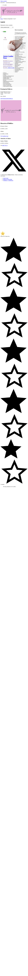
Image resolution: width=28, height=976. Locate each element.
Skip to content (4, 1)
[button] (14, 173)
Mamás (16, 63)
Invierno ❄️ (18, 60)
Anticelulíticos (19, 39)
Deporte (17, 55)
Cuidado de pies (19, 54)
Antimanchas (18, 40)
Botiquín (17, 49)
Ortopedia (5, 73)
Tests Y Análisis (7, 85)
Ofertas (17, 70)
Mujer (16, 66)
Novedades (17, 68)
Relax (4, 80)
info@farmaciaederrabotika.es (7, 98)
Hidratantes (18, 58)
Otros (4, 74)
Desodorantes (18, 56)
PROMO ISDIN (6, 78)
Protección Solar (7, 79)
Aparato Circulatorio (20, 42)
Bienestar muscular (20, 47)
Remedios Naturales (8, 81)
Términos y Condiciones (8, 180)
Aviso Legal (5, 178)
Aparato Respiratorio (20, 43)
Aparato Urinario (19, 44)
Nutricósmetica (19, 69)
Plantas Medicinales (8, 75)
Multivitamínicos (19, 67)
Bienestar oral (19, 48)
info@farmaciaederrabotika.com (11, 2)
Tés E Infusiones (7, 84)
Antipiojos (17, 41)
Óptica (4, 72)
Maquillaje (18, 64)
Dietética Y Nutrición (20, 57)
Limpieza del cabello (20, 61)
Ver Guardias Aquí (4, 136)
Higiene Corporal (19, 59)
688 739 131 (5, 145)
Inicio (2, 18)
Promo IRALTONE (7, 77)
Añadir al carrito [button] (11, 67)
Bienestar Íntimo (19, 46)
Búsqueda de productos (21, 32)
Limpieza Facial (19, 62)
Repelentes (6, 82)
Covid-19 (17, 53)
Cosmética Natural (20, 52)
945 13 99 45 (3, 2)
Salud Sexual (6, 83)
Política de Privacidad (7, 179)
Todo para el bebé (7, 86)
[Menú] (1, 16)
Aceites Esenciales (20, 36)
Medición (17, 65)
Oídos (16, 71)
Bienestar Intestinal (20, 45)
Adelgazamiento (19, 37)
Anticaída (17, 38)
